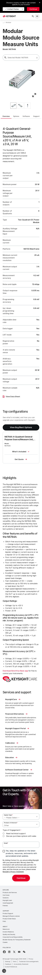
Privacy (31, 959)
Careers (5, 942)
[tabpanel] (21, 502)
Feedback (8, 964)
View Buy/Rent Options (21, 427)
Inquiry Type (8, 815)
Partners (5, 905)
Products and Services (10, 892)
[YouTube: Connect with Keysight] (19, 951)
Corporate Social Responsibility (13, 937)
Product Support (8, 913)
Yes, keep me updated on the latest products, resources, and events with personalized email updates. (21, 853)
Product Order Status (9, 919)
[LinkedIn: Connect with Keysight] (9, 951)
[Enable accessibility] (4, 971)
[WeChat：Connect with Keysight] (24, 951)
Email (6, 843)
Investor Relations (8, 932)
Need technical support (16, 833)
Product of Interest (11, 823)
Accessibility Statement (21, 964)
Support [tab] (36, 116)
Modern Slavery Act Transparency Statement (16, 939)
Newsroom (6, 929)
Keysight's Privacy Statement (13, 872)
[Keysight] (10, 16)
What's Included (19, 451)
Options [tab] (16, 116)
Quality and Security (9, 934)
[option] (13, 106)
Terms (15, 961)
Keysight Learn (7, 900)
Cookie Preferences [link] (11, 967)
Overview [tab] (6, 116)
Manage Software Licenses (11, 916)
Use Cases (6, 895)
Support (6, 911)
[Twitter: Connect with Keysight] (14, 951)
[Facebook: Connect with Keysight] (4, 951)
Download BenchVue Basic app (15, 671)
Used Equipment (8, 903)
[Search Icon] (33, 16)
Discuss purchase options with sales (21, 836)
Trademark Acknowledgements (29, 961)
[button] (37, 57)
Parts (4, 921)
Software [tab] (26, 116)
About (5, 926)
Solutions (6, 898)
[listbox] (21, 105)
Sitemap (7, 961)
